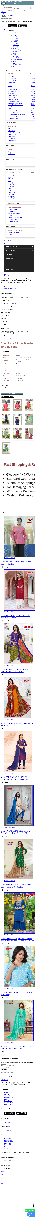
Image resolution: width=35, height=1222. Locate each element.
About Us (7, 1094)
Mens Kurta (11, 129)
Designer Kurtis (12, 78)
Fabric (6, 336)
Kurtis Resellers (12, 211)
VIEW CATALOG (9, 558)
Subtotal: (3, 16)
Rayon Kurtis (12, 97)
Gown (10, 84)
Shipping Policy (8, 1141)
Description (7, 287)
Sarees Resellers (13, 209)
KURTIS (10, 74)
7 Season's (16, 45)
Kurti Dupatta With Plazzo (15, 105)
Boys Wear (11, 152)
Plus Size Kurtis (13, 95)
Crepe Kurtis (12, 93)
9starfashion (16, 46)
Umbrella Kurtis (13, 118)
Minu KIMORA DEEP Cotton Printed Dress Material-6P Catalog (17, 886)
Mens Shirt (11, 131)
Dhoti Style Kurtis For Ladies (16, 114)
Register (21, 3)
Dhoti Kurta (11, 138)
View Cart (4, 18)
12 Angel (15, 38)
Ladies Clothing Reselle (14, 207)
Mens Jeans (11, 136)
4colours (15, 41)
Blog (5, 1099)
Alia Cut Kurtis (12, 110)
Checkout (9, 18)
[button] (17, 1219)
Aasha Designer (17, 59)
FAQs (6, 1146)
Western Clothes (13, 221)
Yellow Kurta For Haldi (15, 133)
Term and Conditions (10, 1145)
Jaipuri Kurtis (12, 88)
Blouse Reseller (12, 215)
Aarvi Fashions (17, 58)
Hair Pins (11, 196)
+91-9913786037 (7, 1)
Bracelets (11, 175)
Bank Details (8, 1101)
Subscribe (4, 1069)
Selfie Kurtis (12, 82)
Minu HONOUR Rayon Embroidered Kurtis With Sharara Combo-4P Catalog (17, 940)
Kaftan (10, 86)
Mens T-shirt (12, 134)
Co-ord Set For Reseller (15, 213)
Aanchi (15, 54)
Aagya (15, 48)
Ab (14, 63)
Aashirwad (16, 61)
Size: (2, 384)
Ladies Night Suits (13, 232)
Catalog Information (10, 288)
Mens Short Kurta (13, 140)
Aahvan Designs (17, 50)
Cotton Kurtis (12, 80)
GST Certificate (8, 1102)
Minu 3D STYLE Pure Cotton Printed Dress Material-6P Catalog (17, 1047)
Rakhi (10, 190)
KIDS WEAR (11, 149)
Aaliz (14, 53)
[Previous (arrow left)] (1, 1055)
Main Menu (7, 240)
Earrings (10, 183)
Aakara (15, 51)
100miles (15, 37)
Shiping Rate (8, 1130)
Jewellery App (12, 198)
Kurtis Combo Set (13, 101)
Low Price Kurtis (13, 99)
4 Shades (15, 40)
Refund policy (8, 1140)
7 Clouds (15, 43)
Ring (9, 177)
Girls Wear (11, 154)
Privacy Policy (8, 1138)
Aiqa (14, 68)
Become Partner (8, 1097)
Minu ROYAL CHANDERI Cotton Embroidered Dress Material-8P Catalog (15, 833)
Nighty (10, 234)
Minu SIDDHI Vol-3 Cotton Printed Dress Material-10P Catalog (16, 670)
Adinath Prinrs (17, 64)
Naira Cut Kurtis (13, 112)
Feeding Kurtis (12, 76)
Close (11, 15)
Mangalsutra (11, 179)
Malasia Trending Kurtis (15, 103)
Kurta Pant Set (12, 89)
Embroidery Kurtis (13, 120)
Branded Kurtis (12, 116)
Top (9, 108)
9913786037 (4, 1080)
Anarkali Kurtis (12, 107)
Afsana (15, 66)
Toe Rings (11, 194)
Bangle (10, 181)
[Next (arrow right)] (3, 1055)
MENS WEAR (12, 126)
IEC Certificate (8, 1104)
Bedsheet (10, 163)
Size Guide (4, 387)
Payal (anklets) (12, 186)
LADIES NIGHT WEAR (15, 230)
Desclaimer (7, 1143)
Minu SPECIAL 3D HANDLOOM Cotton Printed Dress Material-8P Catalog (15, 779)
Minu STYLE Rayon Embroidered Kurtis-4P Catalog (15, 616)
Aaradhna (15, 56)
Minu (17, 363)
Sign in (15, 3)
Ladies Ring (11, 192)
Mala (9, 188)
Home (6, 30)
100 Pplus (15, 35)
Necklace (11, 184)
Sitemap (6, 1148)
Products (6, 276)
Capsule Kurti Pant (13, 91)
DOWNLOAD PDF (8, 397)
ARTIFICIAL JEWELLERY (16, 172)
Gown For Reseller (13, 219)
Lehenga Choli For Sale (15, 217)
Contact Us (10, 3)
